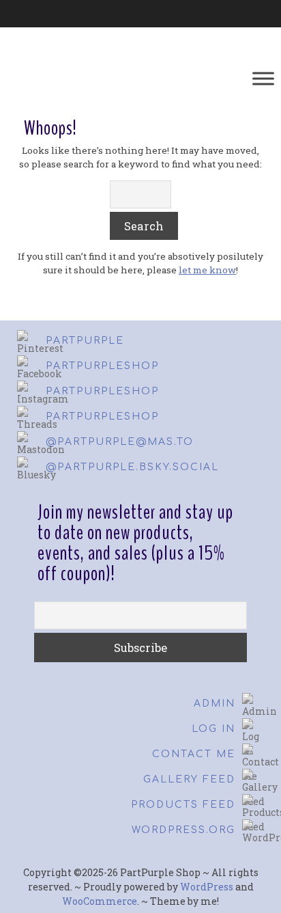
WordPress (206, 886)
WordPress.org (183, 830)
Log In (213, 729)
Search (144, 226)
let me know (207, 270)
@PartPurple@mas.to (120, 442)
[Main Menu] (263, 78)
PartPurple (85, 341)
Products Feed (183, 805)
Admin (214, 703)
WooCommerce (99, 901)
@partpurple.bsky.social (132, 467)
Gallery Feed (189, 779)
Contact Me (193, 754)
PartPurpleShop (102, 366)
